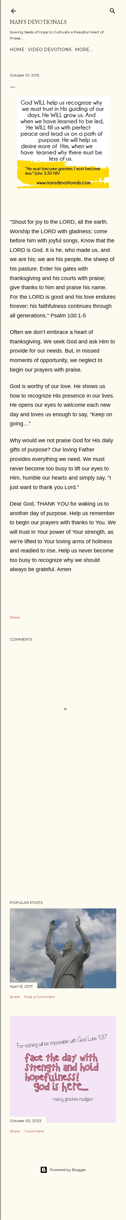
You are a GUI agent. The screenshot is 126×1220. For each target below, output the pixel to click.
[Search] (112, 10)
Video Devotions (50, 49)
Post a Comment (39, 996)
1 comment (34, 1131)
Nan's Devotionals (38, 21)
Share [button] (15, 617)
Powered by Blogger (68, 1169)
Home (17, 49)
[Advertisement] (63, 842)
